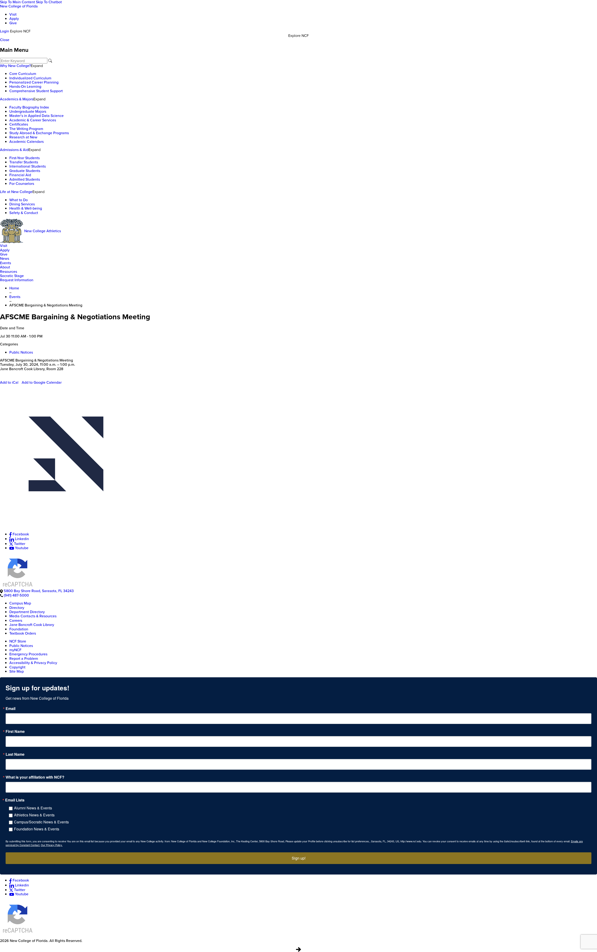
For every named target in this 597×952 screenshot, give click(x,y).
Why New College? (15, 65)
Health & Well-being (25, 208)
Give (13, 23)
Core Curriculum (22, 73)
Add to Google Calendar (42, 382)
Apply (14, 18)
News (4, 258)
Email (10, 708)
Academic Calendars (26, 141)
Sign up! (298, 858)
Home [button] (14, 288)
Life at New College (16, 191)
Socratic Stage (12, 275)
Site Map (16, 671)
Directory (16, 607)
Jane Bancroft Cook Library (31, 624)
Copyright (17, 667)
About (5, 267)
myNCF (15, 650)
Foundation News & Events (36, 829)
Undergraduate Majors (27, 111)
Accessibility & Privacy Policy (33, 662)
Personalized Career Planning (34, 82)
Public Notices (21, 352)
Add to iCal (9, 382)
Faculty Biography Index (29, 107)
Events (5, 263)
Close (4, 39)
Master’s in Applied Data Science (36, 115)
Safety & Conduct (23, 212)
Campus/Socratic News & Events (41, 822)
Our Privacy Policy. (51, 845)
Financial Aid (20, 175)
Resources (8, 271)
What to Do (18, 200)
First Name (15, 731)
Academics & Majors (16, 99)
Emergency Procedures (28, 654)
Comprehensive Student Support (36, 91)
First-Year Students (24, 158)
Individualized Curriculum (30, 78)
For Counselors (21, 183)
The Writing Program (26, 128)
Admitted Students (24, 179)
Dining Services (22, 204)
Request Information (16, 280)
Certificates (18, 124)
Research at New (23, 137)
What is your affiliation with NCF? (35, 777)
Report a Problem (23, 658)
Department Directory (27, 612)
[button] (298, 462)
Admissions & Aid (14, 149)
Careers (15, 620)
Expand (37, 65)
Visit (13, 14)
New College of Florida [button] (19, 6)
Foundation (18, 629)
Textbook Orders (22, 633)
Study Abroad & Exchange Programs (39, 133)
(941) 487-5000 (16, 595)
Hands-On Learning (25, 86)
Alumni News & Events (33, 808)
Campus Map (20, 603)
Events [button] (14, 296)
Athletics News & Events (34, 815)
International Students (27, 166)
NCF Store (17, 641)
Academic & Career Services (32, 120)
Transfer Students (23, 162)
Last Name (15, 754)
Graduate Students (24, 170)
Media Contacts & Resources (32, 616)
